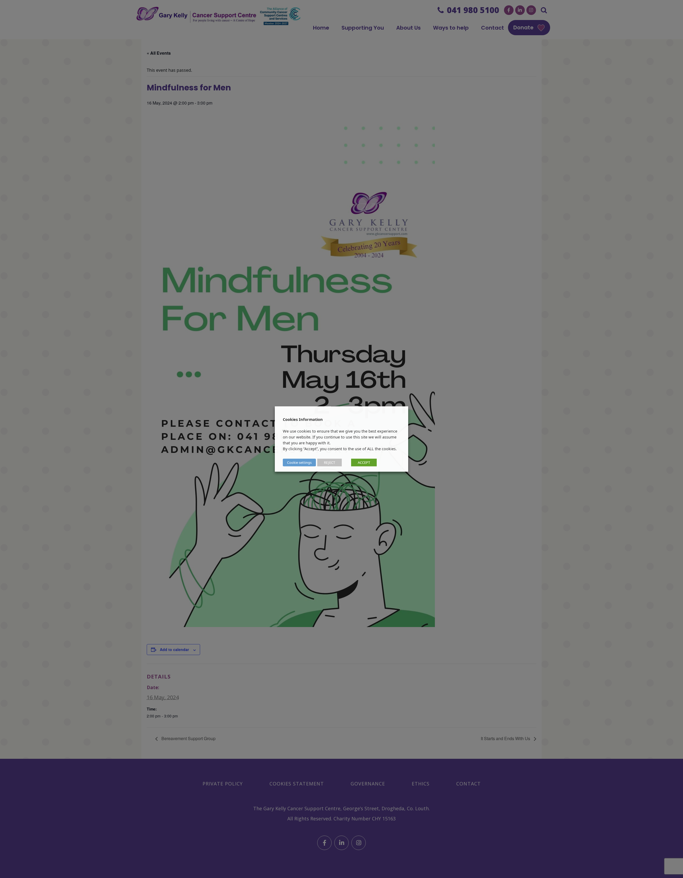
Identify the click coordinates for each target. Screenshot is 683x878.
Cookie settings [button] (299, 462)
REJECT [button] (329, 462)
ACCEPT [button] (364, 462)
